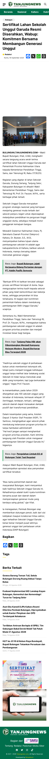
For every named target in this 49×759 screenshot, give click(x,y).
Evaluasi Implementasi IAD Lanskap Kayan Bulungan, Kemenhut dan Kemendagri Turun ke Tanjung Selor (24, 594)
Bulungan (8, 20)
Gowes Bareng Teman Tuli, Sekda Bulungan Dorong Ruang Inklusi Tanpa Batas (22, 578)
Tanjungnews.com (23, 754)
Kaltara (34, 12)
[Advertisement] (24, 87)
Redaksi (8, 54)
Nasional (22, 12)
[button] (45, 4)
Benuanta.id (29, 757)
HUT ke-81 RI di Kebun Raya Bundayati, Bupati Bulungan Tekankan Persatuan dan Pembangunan (24, 644)
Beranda (8, 12)
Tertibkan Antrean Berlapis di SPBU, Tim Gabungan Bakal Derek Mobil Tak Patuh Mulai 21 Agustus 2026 (23, 628)
